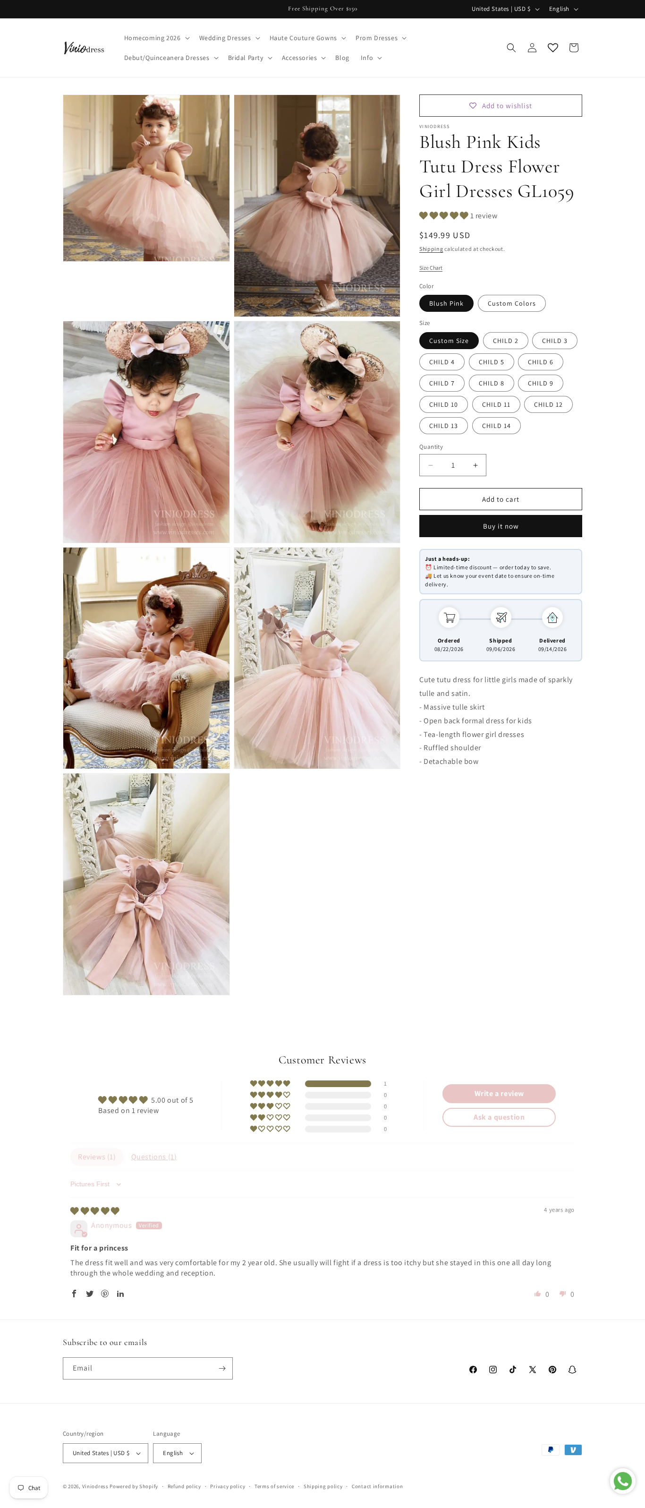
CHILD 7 (442, 383)
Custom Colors (512, 303)
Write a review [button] (499, 1093)
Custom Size (449, 340)
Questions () (154, 1157)
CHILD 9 (540, 383)
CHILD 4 (442, 362)
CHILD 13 (443, 425)
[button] (156, 38)
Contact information (377, 1486)
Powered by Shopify (134, 1486)
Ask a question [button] (499, 1117)
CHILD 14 (496, 425)
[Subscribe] (222, 1368)
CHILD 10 (443, 404)
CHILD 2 (505, 340)
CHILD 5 (491, 362)
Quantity (431, 447)
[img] (94, 1211)
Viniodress (95, 1486)
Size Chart (430, 267)
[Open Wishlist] (553, 47)
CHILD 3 (555, 340)
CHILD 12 (548, 404)
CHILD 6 (540, 362)
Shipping (431, 248)
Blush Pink (446, 303)
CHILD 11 (496, 404)
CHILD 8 (491, 383)
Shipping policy (323, 1486)
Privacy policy (227, 1486)
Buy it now (501, 526)
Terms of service (274, 1486)
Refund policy (184, 1486)
